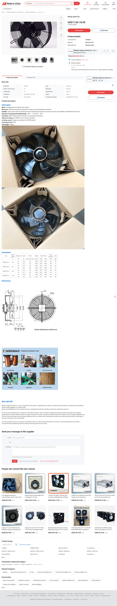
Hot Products (16, 593)
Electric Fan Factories (8, 580)
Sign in (113, 4)
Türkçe (91, 595)
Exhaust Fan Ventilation (9, 584)
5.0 (94, 80)
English (18, 595)
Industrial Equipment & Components (14, 12)
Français (36, 595)
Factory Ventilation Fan (81, 572)
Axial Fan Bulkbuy (36, 584)
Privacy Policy (84, 599)
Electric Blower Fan (83, 580)
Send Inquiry (79, 30)
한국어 (72, 595)
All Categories (7, 9)
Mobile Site (95, 593)
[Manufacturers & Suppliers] (11, 3)
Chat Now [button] (105, 30)
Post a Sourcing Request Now (49, 461)
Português (30, 595)
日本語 (77, 595)
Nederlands (61, 595)
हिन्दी (81, 595)
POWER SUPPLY (34, 548)
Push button (90, 554)
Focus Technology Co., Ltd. (47, 599)
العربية (67, 595)
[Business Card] (113, 85)
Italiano (50, 595)
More (3, 587)
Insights (102, 593)
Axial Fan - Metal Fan (64, 551)
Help (85, 9)
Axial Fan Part (34, 554)
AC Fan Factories (53, 580)
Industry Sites (69, 593)
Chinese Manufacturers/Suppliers (38, 593)
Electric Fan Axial (23, 584)
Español (24, 595)
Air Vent (32, 572)
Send (14, 461)
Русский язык (43, 595)
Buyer (76, 9)
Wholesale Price (61, 593)
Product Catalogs (26, 544)
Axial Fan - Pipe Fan (92, 551)
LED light (4, 548)
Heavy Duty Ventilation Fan (44, 572)
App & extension (94, 9)
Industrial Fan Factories (39, 580)
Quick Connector (62, 548)
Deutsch (55, 595)
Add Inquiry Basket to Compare (33, 66)
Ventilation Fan (40, 12)
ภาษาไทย (86, 595)
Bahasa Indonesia (106, 595)
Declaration (76, 599)
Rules (114, 9)
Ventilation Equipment (30, 12)
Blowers (5, 572)
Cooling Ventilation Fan (68, 580)
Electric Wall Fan (96, 580)
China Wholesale (51, 593)
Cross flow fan (91, 548)
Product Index (88, 593)
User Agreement (68, 599)
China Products (25, 593)
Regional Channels (78, 593)
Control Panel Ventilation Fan (63, 572)
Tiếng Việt (97, 595)
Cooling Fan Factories (24, 580)
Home (3, 12)
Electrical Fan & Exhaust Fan (18, 572)
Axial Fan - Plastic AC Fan (37, 551)
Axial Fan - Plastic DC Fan (8, 551)
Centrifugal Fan (6, 554)
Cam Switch (61, 554)
